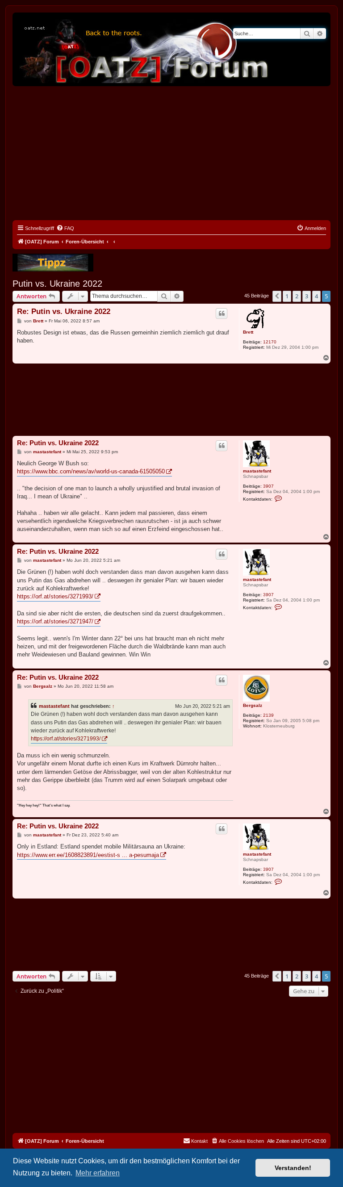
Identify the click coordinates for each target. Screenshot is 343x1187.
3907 (268, 486)
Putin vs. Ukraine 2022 (57, 283)
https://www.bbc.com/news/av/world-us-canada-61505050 (91, 471)
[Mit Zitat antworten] (221, 313)
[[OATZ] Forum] (144, 49)
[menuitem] (65, 228)
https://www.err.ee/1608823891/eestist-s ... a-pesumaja (88, 855)
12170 (269, 341)
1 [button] (287, 296)
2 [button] (296, 296)
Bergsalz (252, 705)
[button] (276, 296)
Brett (248, 332)
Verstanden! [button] (293, 1167)
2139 (268, 715)
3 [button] (306, 296)
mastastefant (257, 470)
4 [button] (316, 296)
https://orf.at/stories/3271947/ (55, 621)
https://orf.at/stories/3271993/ (55, 596)
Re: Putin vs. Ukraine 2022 (63, 311)
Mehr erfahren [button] (97, 1173)
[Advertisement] (171, 153)
